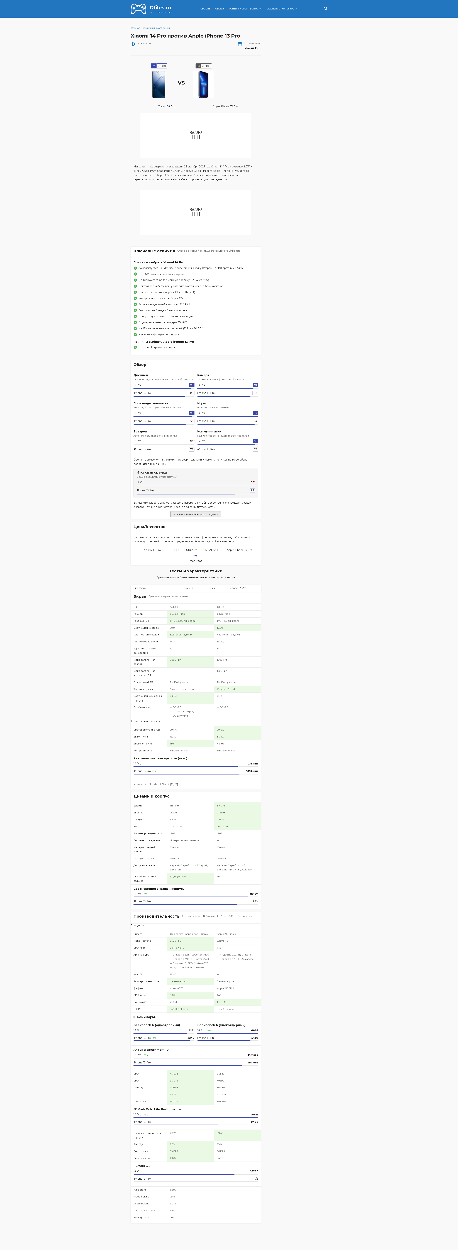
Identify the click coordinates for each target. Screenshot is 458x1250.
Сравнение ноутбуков (280, 9)
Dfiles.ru (160, 7)
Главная (135, 28)
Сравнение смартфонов (156, 28)
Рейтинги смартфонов (243, 9)
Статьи (219, 9)
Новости (204, 9)
